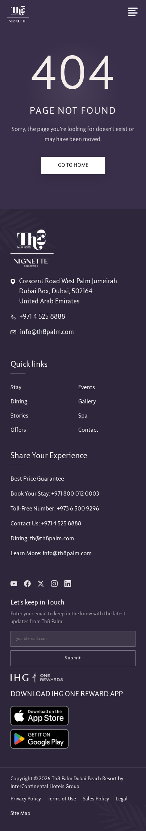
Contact (88, 430)
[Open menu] (133, 12)
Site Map (20, 813)
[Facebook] (27, 583)
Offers (18, 430)
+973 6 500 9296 (78, 509)
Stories (19, 416)
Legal (122, 799)
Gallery (87, 401)
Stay (15, 387)
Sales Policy (96, 799)
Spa (83, 416)
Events (86, 387)
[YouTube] (13, 583)
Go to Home (73, 165)
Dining (18, 401)
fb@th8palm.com (52, 538)
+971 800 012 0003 (75, 494)
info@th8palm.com (47, 332)
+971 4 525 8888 (42, 317)
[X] (40, 583)
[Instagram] (54, 583)
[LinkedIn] (67, 583)
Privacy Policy (25, 799)
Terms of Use (62, 799)
